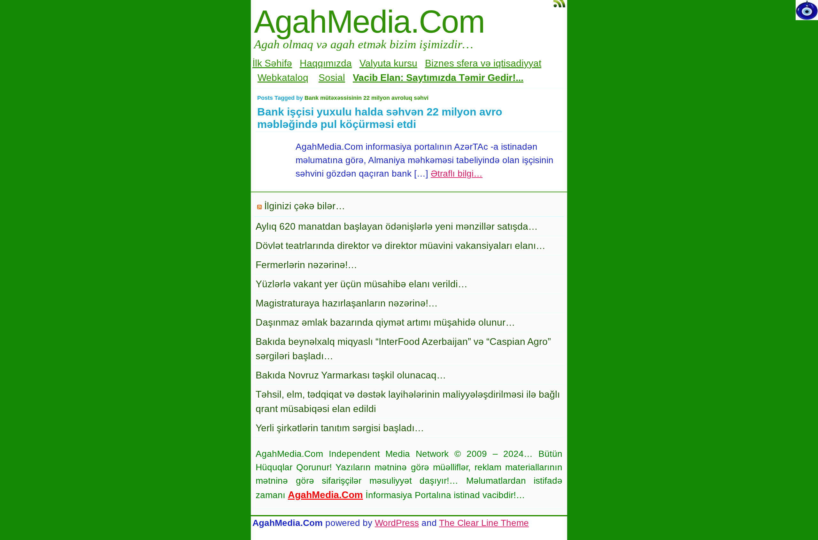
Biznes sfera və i (460, 63)
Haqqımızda (326, 63)
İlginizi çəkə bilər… (304, 206)
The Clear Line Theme (484, 523)
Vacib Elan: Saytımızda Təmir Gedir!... (438, 77)
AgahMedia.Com (369, 21)
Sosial (332, 77)
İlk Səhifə (272, 63)
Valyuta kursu (388, 63)
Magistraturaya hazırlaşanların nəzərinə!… (347, 303)
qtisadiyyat (518, 63)
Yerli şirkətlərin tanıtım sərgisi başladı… (340, 428)
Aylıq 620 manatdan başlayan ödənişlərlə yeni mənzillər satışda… (397, 226)
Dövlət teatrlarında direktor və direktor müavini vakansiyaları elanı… (400, 245)
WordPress (397, 523)
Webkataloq (283, 77)
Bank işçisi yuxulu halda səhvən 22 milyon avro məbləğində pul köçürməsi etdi (379, 118)
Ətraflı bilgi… (456, 174)
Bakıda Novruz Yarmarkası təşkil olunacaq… (351, 375)
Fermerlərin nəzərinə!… (306, 264)
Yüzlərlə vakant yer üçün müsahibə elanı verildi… (361, 284)
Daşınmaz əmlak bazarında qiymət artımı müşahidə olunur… (385, 322)
